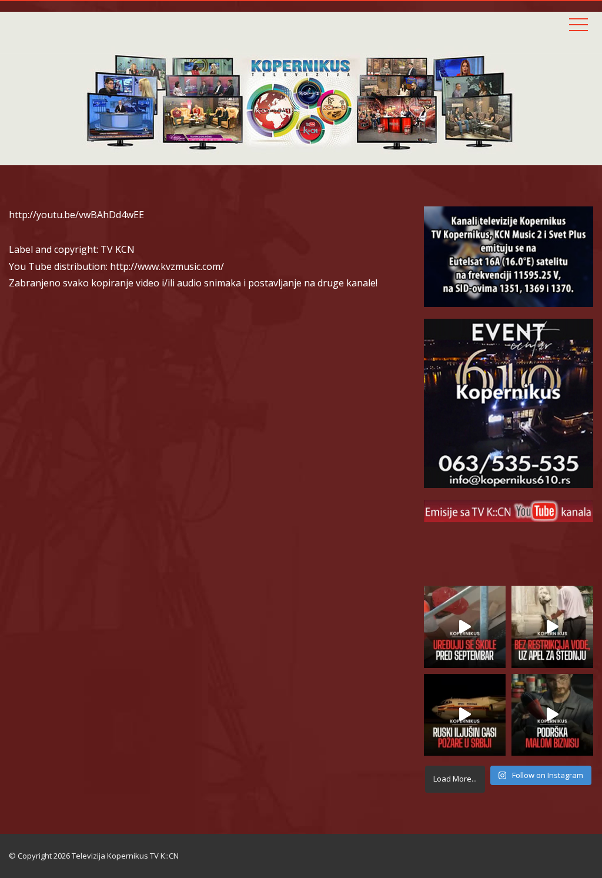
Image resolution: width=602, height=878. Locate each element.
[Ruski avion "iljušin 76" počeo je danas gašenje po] (465, 715)
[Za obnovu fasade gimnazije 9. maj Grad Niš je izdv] (465, 626)
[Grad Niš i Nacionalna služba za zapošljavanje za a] (552, 715)
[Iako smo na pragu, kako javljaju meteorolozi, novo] (552, 626)
